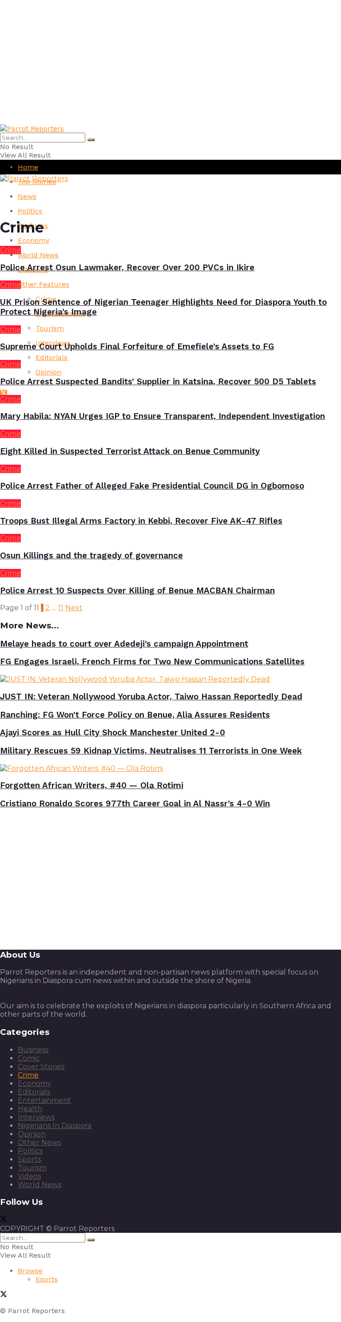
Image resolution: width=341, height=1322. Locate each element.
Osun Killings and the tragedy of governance (91, 555)
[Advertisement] (170, 62)
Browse (30, 1271)
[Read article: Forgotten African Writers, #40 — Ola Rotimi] (170, 768)
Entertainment (44, 1100)
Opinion (48, 372)
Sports (29, 1159)
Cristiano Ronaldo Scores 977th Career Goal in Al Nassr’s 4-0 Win (135, 804)
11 (60, 608)
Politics (30, 211)
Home (28, 167)
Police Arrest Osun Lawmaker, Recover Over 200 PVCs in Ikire (127, 267)
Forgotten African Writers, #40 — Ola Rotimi (91, 785)
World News (38, 255)
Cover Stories (41, 1066)
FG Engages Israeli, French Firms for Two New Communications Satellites (152, 662)
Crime (10, 250)
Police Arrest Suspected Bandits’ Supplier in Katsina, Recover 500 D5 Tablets (158, 382)
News (27, 196)
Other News (39, 1142)
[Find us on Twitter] (3, 394)
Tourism (50, 328)
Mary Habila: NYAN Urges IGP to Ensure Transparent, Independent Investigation (162, 416)
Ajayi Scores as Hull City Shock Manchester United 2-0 (112, 733)
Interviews (36, 1117)
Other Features (43, 284)
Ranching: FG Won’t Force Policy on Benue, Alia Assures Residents (135, 715)
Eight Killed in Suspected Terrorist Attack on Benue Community (130, 451)
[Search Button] (91, 139)
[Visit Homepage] (32, 128)
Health (30, 1109)
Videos (29, 1176)
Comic (29, 1058)
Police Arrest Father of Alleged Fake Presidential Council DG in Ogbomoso (152, 486)
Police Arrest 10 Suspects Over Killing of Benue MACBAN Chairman (137, 591)
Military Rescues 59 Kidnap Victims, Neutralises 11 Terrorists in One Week (151, 751)
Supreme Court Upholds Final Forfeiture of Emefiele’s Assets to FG (137, 346)
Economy (33, 240)
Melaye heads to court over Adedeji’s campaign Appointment (124, 644)
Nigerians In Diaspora (54, 1125)
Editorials (51, 357)
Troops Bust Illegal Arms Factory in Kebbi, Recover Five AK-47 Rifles (141, 521)
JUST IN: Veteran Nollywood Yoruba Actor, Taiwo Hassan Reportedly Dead (151, 697)
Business (33, 1050)
